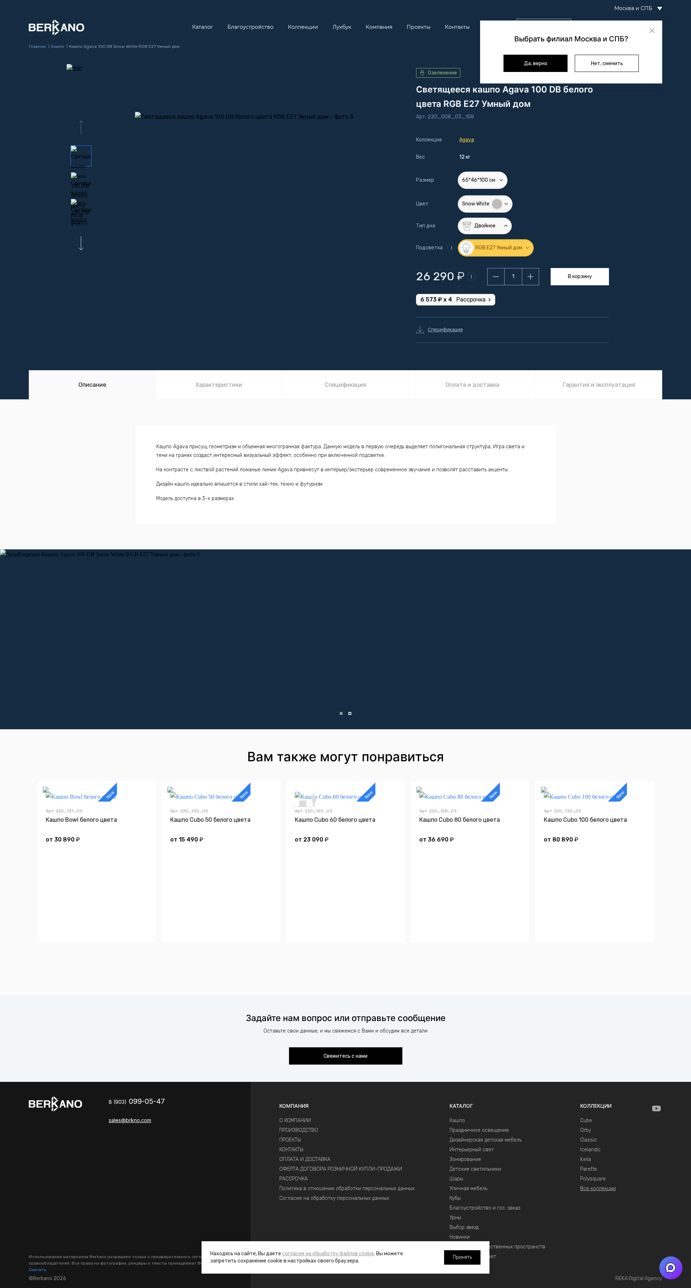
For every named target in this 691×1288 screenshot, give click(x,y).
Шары (456, 1179)
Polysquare (593, 1179)
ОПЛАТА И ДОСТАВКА (304, 1159)
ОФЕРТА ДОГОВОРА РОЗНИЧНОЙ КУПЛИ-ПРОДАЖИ (340, 1169)
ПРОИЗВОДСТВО (298, 1130)
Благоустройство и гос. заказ (485, 1208)
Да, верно (535, 63)
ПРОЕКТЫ (290, 1140)
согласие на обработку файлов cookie (328, 1254)
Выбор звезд (464, 1227)
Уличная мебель (468, 1188)
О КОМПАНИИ (295, 1120)
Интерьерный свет (472, 1150)
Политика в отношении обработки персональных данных (347, 1188)
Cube (586, 1120)
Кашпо (457, 1120)
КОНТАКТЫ (291, 1150)
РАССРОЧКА (293, 1179)
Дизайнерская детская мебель (485, 1140)
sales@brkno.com (130, 1120)
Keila (585, 1159)
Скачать (37, 1269)
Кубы (455, 1198)
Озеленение (442, 73)
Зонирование (465, 1159)
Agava (466, 140)
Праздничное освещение (479, 1130)
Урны (455, 1218)
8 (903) (137, 1102)
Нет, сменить (607, 63)
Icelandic (590, 1150)
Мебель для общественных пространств (497, 1247)
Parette (588, 1169)
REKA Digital (638, 1278)
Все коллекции (598, 1188)
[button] (81, 243)
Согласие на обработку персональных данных (334, 1198)
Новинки (460, 1237)
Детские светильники (475, 1169)
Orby (585, 1130)
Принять (462, 1257)
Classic (588, 1140)
